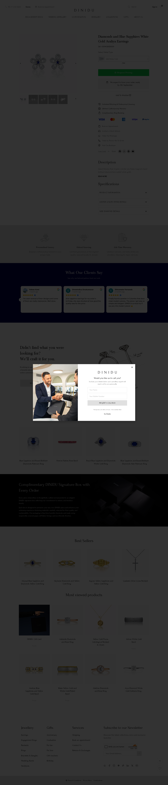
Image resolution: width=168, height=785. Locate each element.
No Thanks (107, 414)
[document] (84, 392)
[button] (132, 367)
